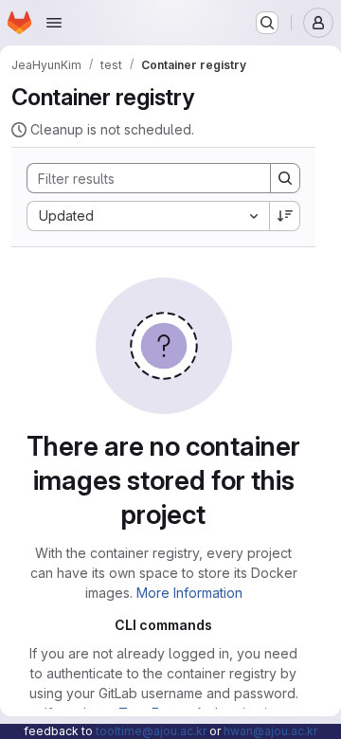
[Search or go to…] (267, 22)
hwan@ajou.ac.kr (270, 731)
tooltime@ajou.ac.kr (151, 731)
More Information (189, 593)
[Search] (285, 178)
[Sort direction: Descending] (285, 216)
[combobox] (148, 216)
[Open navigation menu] (54, 23)
